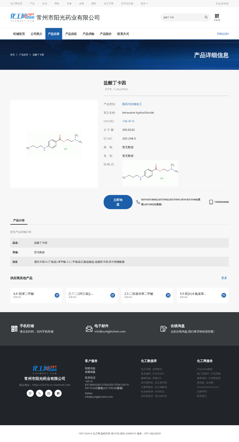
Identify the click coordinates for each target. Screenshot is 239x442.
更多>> (144, 3)
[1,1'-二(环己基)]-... (26, 294)
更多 (224, 278)
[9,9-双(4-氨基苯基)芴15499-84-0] (225, 295)
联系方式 (123, 34)
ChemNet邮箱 (204, 369)
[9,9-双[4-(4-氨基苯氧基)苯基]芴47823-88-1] (169, 295)
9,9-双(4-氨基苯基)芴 (195, 294)
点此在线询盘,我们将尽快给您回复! (192, 331)
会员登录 (223, 3)
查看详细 (18, 297)
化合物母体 (147, 391)
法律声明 (202, 391)
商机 (57, 3)
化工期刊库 (161, 382)
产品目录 (54, 34)
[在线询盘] (30, 393)
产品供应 (71, 34)
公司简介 (36, 34)
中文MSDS (158, 373)
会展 (81, 3)
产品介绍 (18, 220)
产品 (32, 3)
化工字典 (109, 3)
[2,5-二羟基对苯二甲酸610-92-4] (113, 295)
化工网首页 (16, 3)
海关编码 (146, 373)
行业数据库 (215, 378)
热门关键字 (203, 373)
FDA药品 (159, 391)
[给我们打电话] (39, 393)
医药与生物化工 (132, 104)
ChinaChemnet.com (208, 387)
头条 (69, 3)
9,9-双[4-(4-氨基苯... (138, 294)
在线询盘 (178, 326)
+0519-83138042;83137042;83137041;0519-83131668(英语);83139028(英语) (107, 384)
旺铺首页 (19, 34)
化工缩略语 (161, 387)
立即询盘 (118, 202)
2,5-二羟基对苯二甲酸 (84, 294)
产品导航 (216, 373)
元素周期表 (147, 387)
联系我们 (202, 396)
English (223, 34)
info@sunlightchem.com (110, 331)
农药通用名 (147, 382)
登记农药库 (161, 396)
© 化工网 (95, 433)
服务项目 (202, 378)
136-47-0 (128, 121)
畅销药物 (146, 378)
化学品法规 (127, 3)
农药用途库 (147, 396)
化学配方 (157, 369)
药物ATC (157, 378)
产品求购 (88, 34)
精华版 (200, 382)
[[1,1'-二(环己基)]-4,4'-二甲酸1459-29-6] (58, 295)
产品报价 (105, 34)
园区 (93, 3)
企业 (44, 3)
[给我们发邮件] (48, 393)
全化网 (209, 382)
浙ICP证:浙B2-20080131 (123, 433)
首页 (12, 54)
